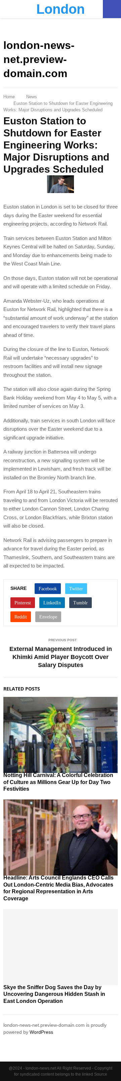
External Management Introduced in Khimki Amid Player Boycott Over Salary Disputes (60, 657)
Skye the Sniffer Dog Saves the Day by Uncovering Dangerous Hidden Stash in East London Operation (54, 994)
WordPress (41, 1032)
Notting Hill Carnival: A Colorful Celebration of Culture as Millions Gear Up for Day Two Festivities (58, 782)
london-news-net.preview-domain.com (39, 59)
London (60, 9)
